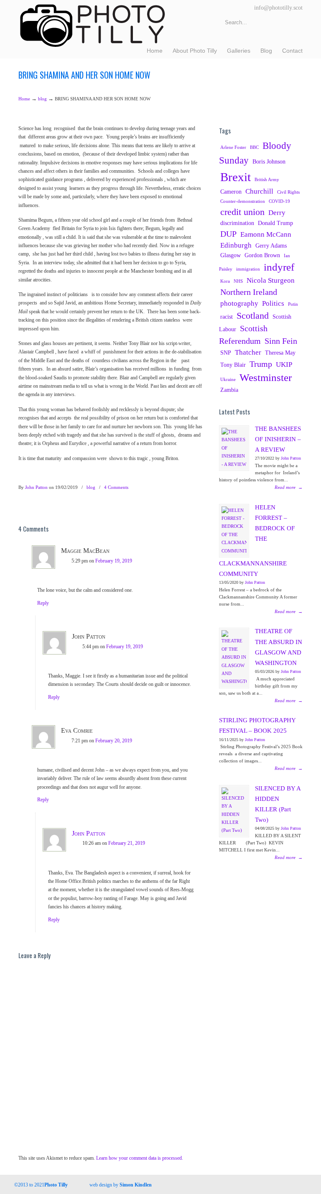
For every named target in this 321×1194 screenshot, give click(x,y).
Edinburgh (236, 245)
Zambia (229, 389)
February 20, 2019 (113, 741)
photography (239, 303)
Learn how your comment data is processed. (139, 1158)
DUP (228, 234)
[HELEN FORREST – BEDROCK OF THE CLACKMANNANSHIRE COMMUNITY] (234, 530)
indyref (279, 267)
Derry (276, 213)
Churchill (259, 191)
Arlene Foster (233, 147)
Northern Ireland (248, 292)
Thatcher (248, 352)
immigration (248, 269)
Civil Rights (288, 192)
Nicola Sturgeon (271, 280)
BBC (254, 147)
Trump (261, 364)
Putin (293, 304)
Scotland (253, 316)
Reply (43, 603)
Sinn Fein (281, 341)
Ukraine (228, 379)
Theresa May (280, 352)
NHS (238, 281)
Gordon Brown (262, 255)
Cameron (231, 191)
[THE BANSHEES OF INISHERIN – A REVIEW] (234, 448)
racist (226, 316)
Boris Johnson (268, 161)
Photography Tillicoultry (92, 25)
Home (24, 98)
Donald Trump (275, 223)
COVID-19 (279, 201)
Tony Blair (233, 364)
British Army (267, 179)
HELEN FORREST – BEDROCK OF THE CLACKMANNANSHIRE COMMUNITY (257, 541)
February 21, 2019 (126, 843)
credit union (242, 212)
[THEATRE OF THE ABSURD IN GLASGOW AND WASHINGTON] (234, 657)
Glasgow (230, 255)
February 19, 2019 (113, 561)
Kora (225, 281)
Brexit (235, 177)
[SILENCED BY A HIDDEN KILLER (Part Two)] (234, 811)
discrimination (237, 223)
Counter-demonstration (242, 201)
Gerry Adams (271, 245)
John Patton (36, 487)
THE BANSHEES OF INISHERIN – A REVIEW (278, 439)
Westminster (265, 377)
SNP (225, 352)
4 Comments (116, 487)
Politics (273, 303)
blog (42, 98)
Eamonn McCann (265, 234)
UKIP (284, 364)
